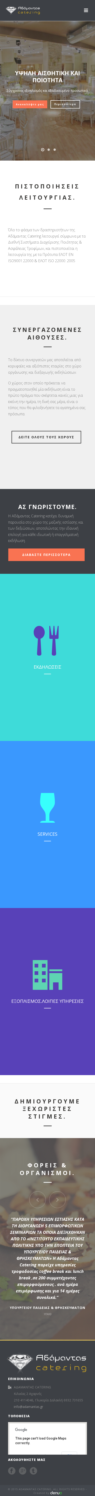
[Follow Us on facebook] (11, 1471)
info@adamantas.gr (28, 1407)
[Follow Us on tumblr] (33, 1471)
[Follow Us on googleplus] (22, 1471)
